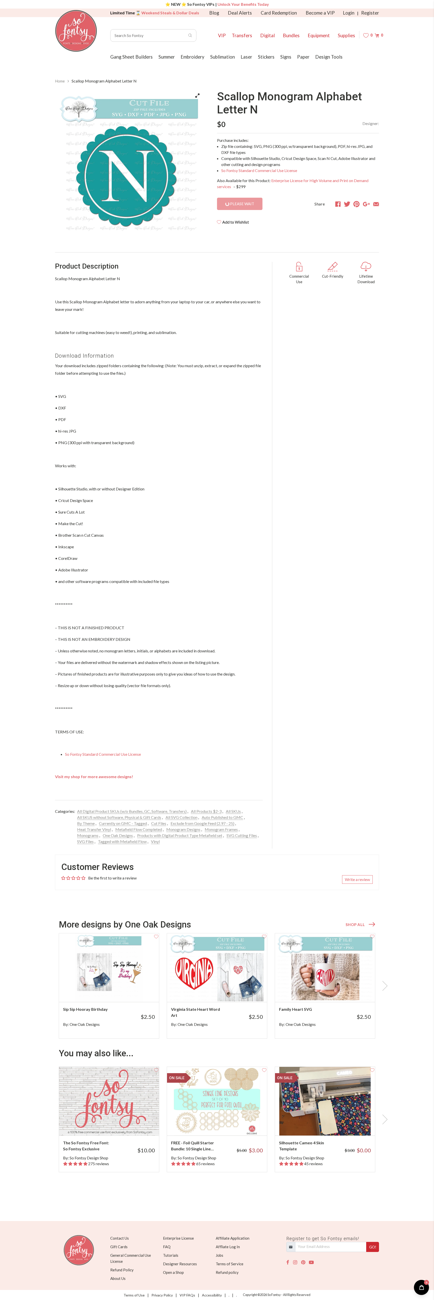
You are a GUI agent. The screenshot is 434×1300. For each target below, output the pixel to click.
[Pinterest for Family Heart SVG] (332, 992)
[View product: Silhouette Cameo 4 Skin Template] (325, 1101)
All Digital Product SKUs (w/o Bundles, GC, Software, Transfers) (132, 811)
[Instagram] (295, 1262)
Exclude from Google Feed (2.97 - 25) (202, 823)
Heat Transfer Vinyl (94, 829)
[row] (217, 986)
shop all (355, 924)
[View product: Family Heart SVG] (325, 967)
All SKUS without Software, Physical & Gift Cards (119, 817)
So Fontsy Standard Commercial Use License (259, 170)
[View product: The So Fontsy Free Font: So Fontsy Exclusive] (109, 1101)
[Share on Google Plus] (366, 204)
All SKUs (233, 811)
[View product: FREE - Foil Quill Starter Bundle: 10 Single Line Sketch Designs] (217, 1101)
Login (348, 13)
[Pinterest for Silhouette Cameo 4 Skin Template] (332, 1125)
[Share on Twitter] (347, 204)
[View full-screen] (197, 96)
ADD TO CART (138, 992)
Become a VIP (320, 13)
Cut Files (158, 823)
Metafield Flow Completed (138, 829)
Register (370, 13)
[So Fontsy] (76, 31)
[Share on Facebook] (338, 204)
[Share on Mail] (376, 204)
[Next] (193, 164)
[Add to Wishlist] (156, 936)
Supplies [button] (346, 35)
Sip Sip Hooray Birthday (85, 1009)
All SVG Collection (181, 817)
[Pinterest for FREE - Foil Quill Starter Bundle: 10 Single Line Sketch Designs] (224, 1125)
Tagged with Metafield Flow (122, 841)
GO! (372, 1247)
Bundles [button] (291, 35)
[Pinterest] (303, 1262)
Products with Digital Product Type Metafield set (179, 835)
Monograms (87, 835)
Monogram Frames (221, 829)
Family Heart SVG (295, 1009)
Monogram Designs (183, 829)
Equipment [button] (319, 35)
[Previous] (65, 164)
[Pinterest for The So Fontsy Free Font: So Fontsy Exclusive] (116, 1125)
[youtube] (311, 1262)
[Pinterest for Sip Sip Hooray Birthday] (116, 992)
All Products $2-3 (206, 811)
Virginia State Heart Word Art (195, 1012)
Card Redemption (279, 13)
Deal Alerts (240, 13)
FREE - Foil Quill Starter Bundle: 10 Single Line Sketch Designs (192, 1146)
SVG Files (85, 841)
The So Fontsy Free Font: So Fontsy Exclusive (86, 1145)
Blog (214, 13)
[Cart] (377, 35)
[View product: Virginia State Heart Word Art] (217, 967)
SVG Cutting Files (242, 835)
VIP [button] (222, 35)
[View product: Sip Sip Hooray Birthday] (109, 967)
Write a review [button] (357, 879)
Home (60, 81)
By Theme (86, 823)
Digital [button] (267, 35)
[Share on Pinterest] (356, 204)
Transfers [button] (242, 35)
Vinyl (155, 841)
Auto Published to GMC (222, 817)
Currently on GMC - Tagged (123, 823)
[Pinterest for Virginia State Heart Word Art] (224, 992)
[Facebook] (287, 1262)
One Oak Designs (118, 835)
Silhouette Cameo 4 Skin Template (301, 1145)
